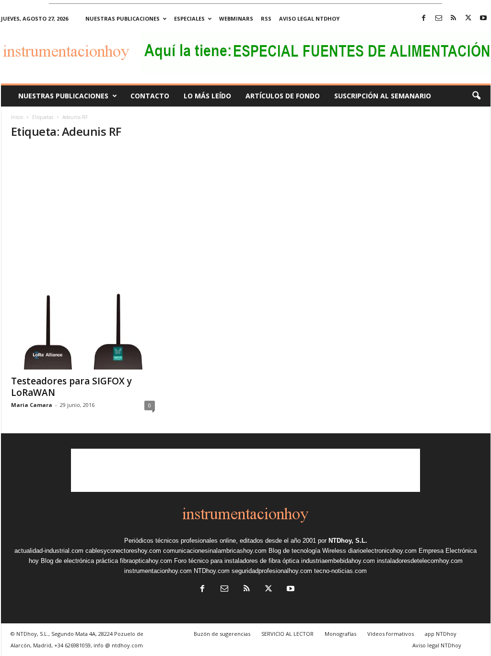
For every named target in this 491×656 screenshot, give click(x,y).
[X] (468, 18)
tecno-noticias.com (340, 570)
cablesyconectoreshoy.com (123, 550)
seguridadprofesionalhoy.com (272, 570)
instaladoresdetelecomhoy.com (420, 560)
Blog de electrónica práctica (79, 560)
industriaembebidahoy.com (338, 560)
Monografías (340, 633)
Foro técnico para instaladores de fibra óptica (236, 560)
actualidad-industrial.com (48, 550)
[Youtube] (483, 18)
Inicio (17, 117)
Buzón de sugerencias (222, 633)
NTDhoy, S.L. (347, 540)
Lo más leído (207, 95)
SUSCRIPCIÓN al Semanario (382, 95)
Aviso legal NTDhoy (309, 18)
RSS (266, 18)
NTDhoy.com (212, 570)
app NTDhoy (440, 633)
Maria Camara (31, 404)
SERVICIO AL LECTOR (287, 633)
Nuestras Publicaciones (63, 95)
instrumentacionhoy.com (158, 570)
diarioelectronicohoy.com (382, 550)
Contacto (149, 95)
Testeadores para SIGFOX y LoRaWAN (71, 387)
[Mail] (438, 18)
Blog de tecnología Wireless (307, 550)
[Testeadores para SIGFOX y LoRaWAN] (83, 331)
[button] (476, 96)
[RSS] (453, 18)
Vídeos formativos (390, 633)
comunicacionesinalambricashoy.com (215, 550)
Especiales (189, 18)
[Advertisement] (245, 221)
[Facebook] (424, 18)
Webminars (236, 18)
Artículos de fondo (283, 95)
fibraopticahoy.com (146, 560)
